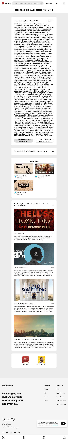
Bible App (25, 364)
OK (63, 423)
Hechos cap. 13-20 (45, 176)
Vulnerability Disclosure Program (10, 428)
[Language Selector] (56, 3)
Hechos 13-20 (23, 176)
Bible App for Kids (41, 364)
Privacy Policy (5, 426)
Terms (11, 426)
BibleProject (20, 177)
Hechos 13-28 (23, 192)
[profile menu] (63, 3)
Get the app (49, 3)
